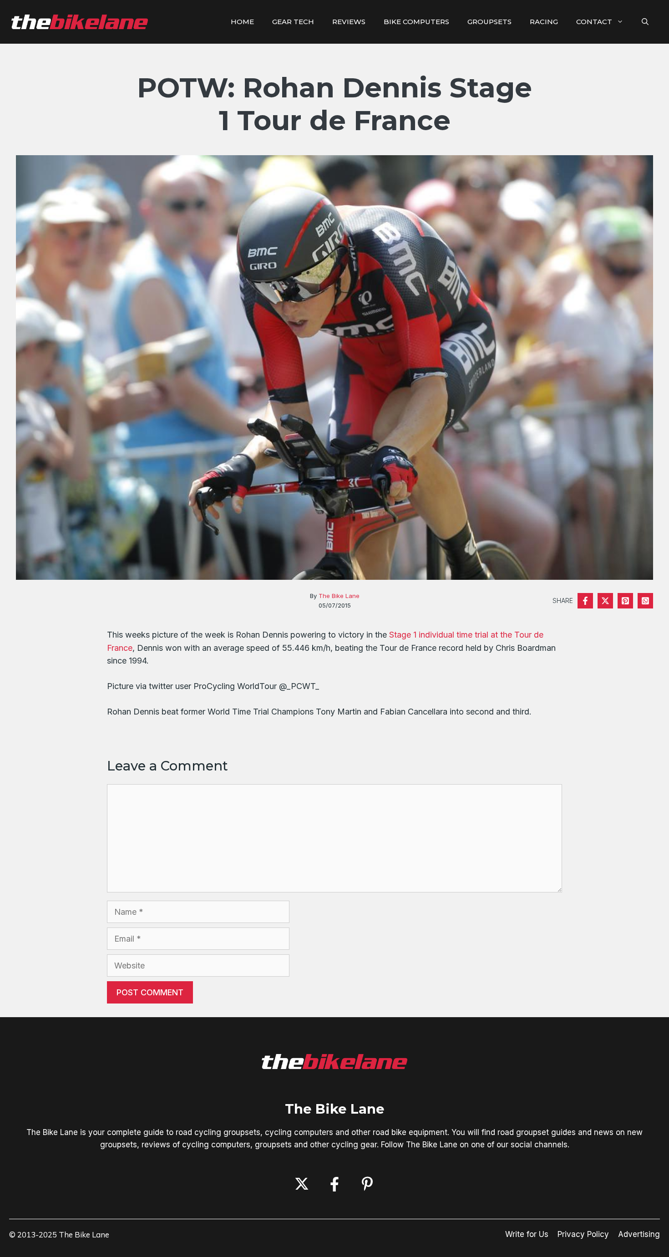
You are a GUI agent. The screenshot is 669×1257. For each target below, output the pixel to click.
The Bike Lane (339, 595)
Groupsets (489, 21)
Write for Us (526, 1234)
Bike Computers (416, 21)
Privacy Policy (583, 1234)
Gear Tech (293, 21)
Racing (544, 21)
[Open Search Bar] (645, 21)
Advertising (639, 1234)
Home (242, 21)
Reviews (348, 21)
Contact (594, 21)
